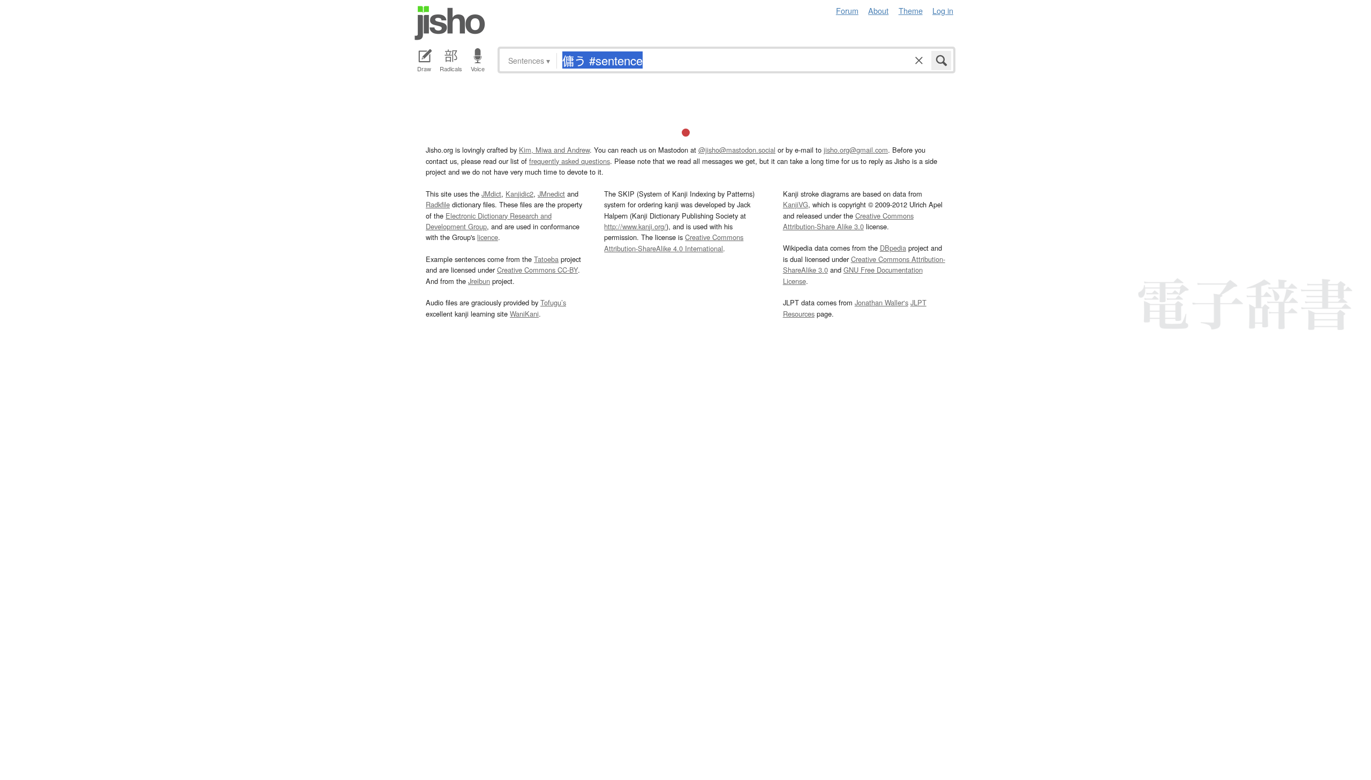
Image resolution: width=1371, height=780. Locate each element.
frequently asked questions (569, 161)
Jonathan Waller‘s (881, 302)
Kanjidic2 (519, 194)
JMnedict (551, 194)
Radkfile (438, 204)
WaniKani (524, 314)
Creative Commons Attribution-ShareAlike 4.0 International (673, 242)
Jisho (450, 23)
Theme (911, 10)
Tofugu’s (553, 302)
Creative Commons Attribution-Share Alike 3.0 (848, 221)
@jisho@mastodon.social (736, 150)
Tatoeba (546, 259)
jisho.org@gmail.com (856, 150)
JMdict (491, 194)
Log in (942, 10)
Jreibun (479, 281)
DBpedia (893, 248)
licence (487, 237)
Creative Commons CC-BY (537, 270)
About (878, 10)
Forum (847, 10)
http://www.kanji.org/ (635, 226)
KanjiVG (795, 204)
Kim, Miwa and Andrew (554, 150)
